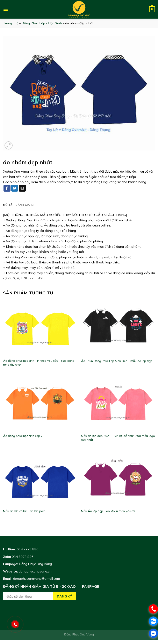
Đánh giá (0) (24, 204)
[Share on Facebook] (6, 188)
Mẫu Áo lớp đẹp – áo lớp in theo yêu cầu (108, 511)
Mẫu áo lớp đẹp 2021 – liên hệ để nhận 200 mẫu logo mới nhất (118, 438)
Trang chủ (10, 23)
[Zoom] (9, 145)
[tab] (8, 205)
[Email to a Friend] (22, 188)
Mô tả (8, 204)
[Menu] (5, 9)
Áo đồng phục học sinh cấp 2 (23, 436)
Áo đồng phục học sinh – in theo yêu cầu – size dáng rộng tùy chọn (38, 362)
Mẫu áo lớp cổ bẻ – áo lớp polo (24, 511)
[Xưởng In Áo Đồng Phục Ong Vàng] (79, 9)
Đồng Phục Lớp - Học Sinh (42, 23)
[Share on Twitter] (14, 188)
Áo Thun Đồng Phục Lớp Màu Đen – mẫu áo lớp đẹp (116, 361)
